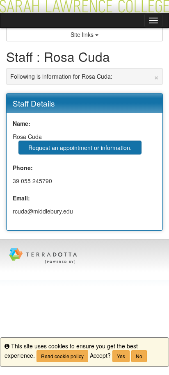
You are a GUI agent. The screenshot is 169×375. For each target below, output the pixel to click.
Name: (21, 123)
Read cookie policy (62, 355)
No (139, 355)
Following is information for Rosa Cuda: (84, 76)
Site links (83, 34)
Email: (21, 198)
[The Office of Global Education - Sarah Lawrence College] (84, 6)
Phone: (23, 168)
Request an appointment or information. (80, 147)
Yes (121, 355)
